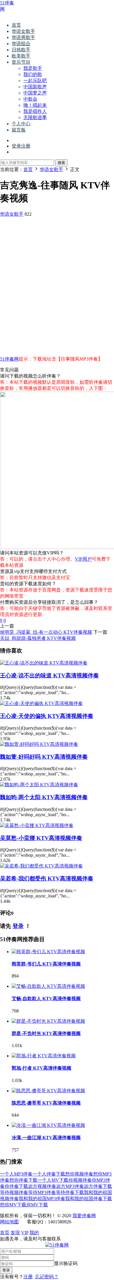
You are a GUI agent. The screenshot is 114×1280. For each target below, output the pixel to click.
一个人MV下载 (52, 1180)
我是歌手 (32, 68)
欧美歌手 (21, 55)
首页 (16, 25)
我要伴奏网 (84, 1215)
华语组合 (21, 43)
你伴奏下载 (16, 1186)
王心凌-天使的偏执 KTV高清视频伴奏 (46, 716)
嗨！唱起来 (35, 105)
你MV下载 (37, 1204)
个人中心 (21, 123)
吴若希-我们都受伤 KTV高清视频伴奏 (46, 878)
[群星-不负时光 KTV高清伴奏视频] (48, 1021)
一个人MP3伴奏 (16, 1173)
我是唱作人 (35, 111)
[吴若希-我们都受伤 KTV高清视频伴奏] (41, 865)
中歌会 (30, 99)
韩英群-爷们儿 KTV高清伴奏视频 (46, 963)
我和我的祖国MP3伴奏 (42, 1198)
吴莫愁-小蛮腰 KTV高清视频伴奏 (41, 838)
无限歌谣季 (35, 117)
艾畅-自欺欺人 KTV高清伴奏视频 (46, 998)
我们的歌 (32, 74)
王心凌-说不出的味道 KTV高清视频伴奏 (49, 675)
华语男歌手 (23, 37)
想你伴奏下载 (23, 1180)
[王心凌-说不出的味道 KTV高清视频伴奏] (43, 662)
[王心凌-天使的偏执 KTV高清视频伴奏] (41, 703)
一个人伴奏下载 (48, 1173)
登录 (18, 926)
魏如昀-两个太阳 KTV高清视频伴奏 (44, 797)
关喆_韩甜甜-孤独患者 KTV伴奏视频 (38, 638)
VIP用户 (83, 559)
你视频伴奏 (80, 1180)
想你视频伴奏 (79, 1173)
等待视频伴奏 (14, 1192)
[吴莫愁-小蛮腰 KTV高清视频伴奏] (36, 825)
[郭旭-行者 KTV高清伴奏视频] (44, 1055)
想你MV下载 (13, 1204)
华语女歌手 (23, 31)
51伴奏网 (9, 358)
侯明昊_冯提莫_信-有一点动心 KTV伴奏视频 (46, 632)
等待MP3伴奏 (42, 1192)
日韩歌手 (21, 49)
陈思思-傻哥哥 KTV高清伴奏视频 (46, 1102)
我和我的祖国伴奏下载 (88, 1198)
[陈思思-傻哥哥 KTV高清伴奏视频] (48, 1090)
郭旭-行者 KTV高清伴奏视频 (41, 1068)
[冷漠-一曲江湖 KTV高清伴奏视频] (48, 1125)
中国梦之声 (35, 92)
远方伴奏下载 (98, 1186)
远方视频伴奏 (42, 1186)
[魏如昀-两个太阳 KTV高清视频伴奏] (39, 784)
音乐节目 (21, 62)
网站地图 (9, 1221)
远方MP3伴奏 (70, 1186)
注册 (28, 1276)
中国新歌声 (35, 86)
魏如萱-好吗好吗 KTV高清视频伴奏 (44, 757)
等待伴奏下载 (70, 1192)
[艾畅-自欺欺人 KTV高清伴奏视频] (48, 986)
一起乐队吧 (35, 80)
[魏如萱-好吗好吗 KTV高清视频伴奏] (39, 744)
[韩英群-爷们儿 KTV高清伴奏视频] (48, 951)
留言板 (19, 129)
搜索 (61, 162)
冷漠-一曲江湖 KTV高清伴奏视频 (46, 1137)
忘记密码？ (46, 1276)
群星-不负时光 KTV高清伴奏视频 (46, 1033)
